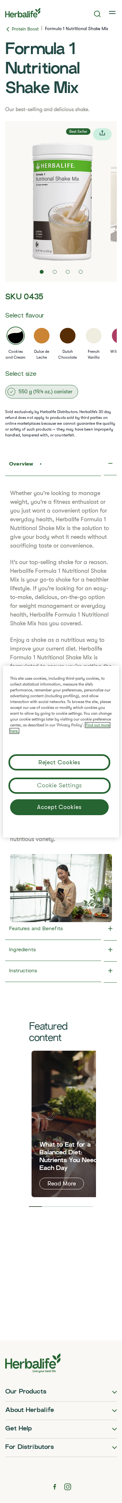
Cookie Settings (59, 785)
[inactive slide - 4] (81, 272)
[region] (61, 752)
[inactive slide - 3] (68, 272)
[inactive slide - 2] (55, 272)
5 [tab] (86, 1206)
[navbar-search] (97, 14)
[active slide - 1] (42, 272)
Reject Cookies (59, 762)
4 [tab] (73, 1206)
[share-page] (102, 134)
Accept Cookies (59, 807)
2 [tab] (48, 1206)
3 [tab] (61, 1206)
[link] (113, 13)
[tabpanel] (70, 1124)
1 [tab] (35, 1206)
